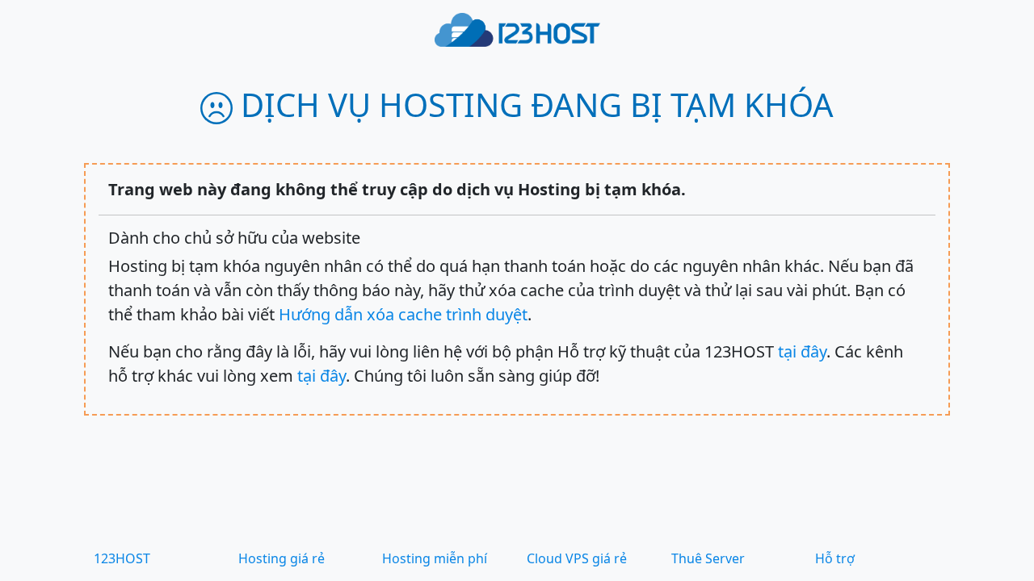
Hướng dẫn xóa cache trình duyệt (403, 314)
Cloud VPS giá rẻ (577, 558)
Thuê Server (708, 558)
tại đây (802, 351)
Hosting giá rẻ (281, 558)
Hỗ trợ (835, 558)
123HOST (122, 558)
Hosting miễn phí (434, 558)
